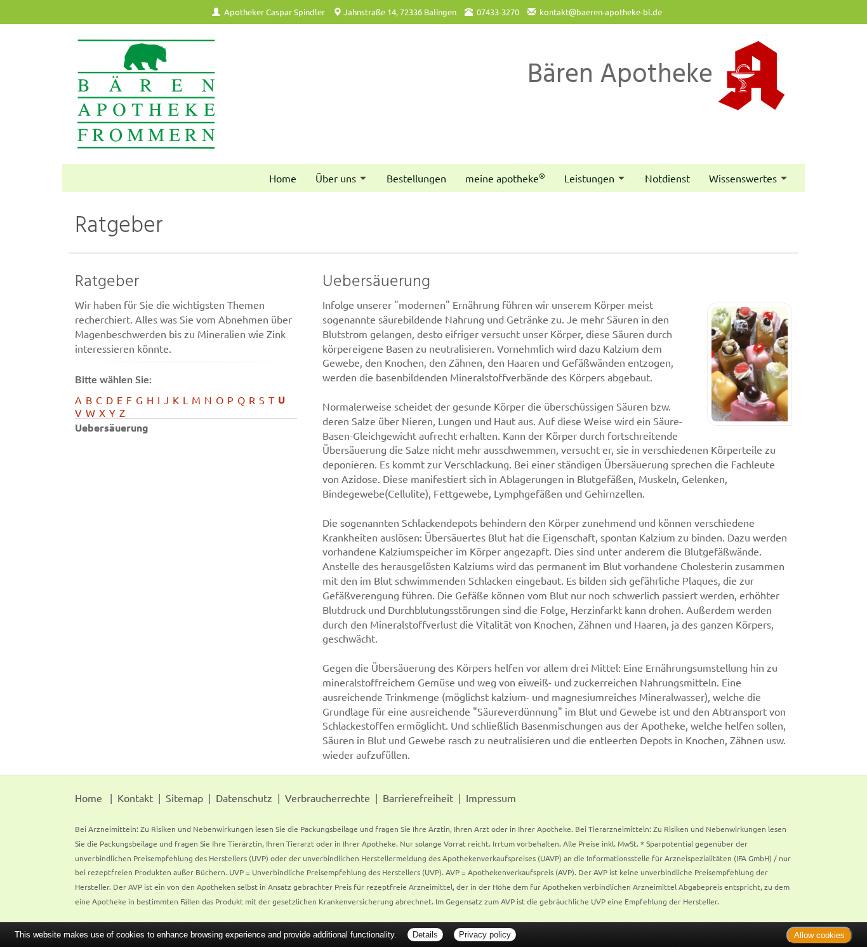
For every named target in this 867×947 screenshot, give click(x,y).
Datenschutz (244, 797)
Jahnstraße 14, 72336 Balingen (399, 11)
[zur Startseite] (146, 94)
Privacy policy (485, 934)
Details (425, 934)
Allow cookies (819, 935)
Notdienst (667, 178)
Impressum (491, 797)
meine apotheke (505, 177)
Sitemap (184, 797)
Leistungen (589, 178)
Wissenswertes (743, 178)
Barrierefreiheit (418, 797)
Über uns (335, 178)
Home (282, 178)
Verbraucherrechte (327, 797)
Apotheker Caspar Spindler (274, 11)
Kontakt (135, 797)
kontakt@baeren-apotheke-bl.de (600, 11)
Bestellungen (416, 178)
